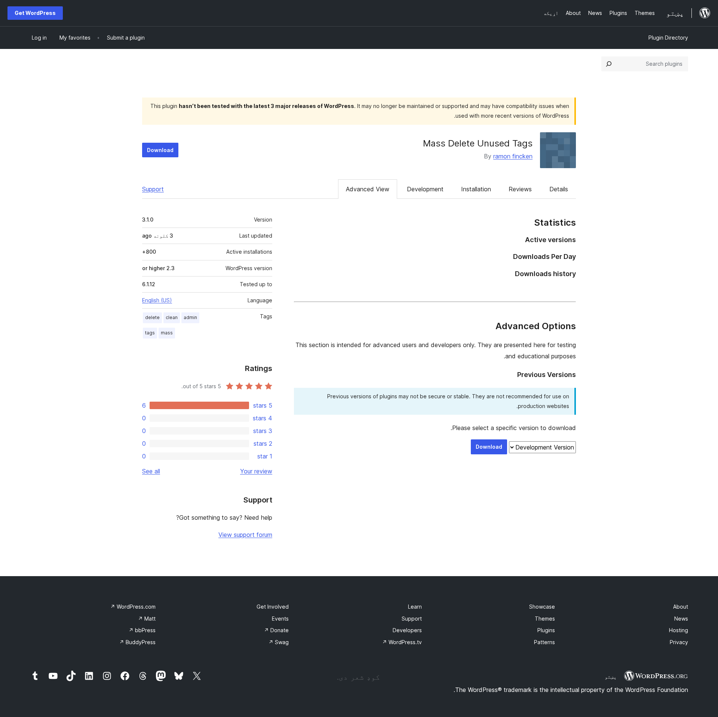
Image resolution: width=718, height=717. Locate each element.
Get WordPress (35, 13)
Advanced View (367, 189)
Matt (147, 618)
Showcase (542, 606)
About (680, 606)
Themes (545, 618)
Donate (276, 630)
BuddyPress (137, 642)
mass (167, 333)
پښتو (611, 677)
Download (160, 150)
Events (280, 618)
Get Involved (273, 606)
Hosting (678, 630)
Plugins (546, 630)
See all (151, 471)
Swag (279, 642)
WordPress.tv (402, 642)
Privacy (679, 642)
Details (558, 189)
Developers (407, 630)
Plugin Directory (668, 37)
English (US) (157, 300)
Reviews (520, 189)
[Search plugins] (608, 63)
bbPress (142, 630)
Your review (256, 471)
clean (172, 317)
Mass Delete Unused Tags (478, 143)
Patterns (544, 642)
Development (425, 189)
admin (190, 317)
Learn (415, 606)
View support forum (245, 534)
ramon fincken (513, 156)
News (681, 618)
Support (153, 189)
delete (152, 317)
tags (150, 333)
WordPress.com (133, 606)
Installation (476, 189)
